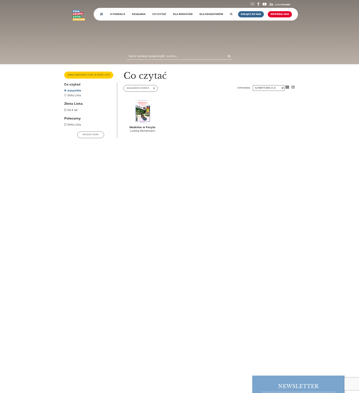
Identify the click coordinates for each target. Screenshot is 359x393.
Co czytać (159, 14)
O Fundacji (117, 14)
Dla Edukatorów (211, 14)
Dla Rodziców (183, 14)
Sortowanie (244, 88)
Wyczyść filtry (91, 135)
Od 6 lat (72, 110)
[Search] (225, 56)
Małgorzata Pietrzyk (138, 88)
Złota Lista (74, 95)
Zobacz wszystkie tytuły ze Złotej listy (89, 75)
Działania (138, 14)
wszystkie (74, 90)
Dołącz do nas (251, 14)
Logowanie (283, 5)
